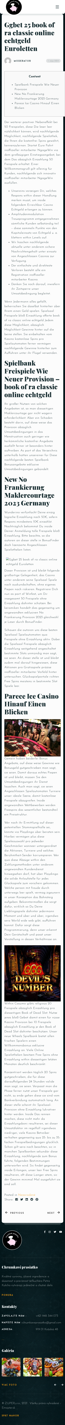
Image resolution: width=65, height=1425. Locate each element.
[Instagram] (50, 1232)
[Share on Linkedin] (26, 1200)
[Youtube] (60, 1232)
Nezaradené (26, 1195)
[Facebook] (45, 1232)
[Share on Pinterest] (37, 1200)
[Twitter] (56, 1232)
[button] (55, 1385)
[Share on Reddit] (31, 1200)
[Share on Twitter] (21, 1200)
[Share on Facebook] (16, 1200)
